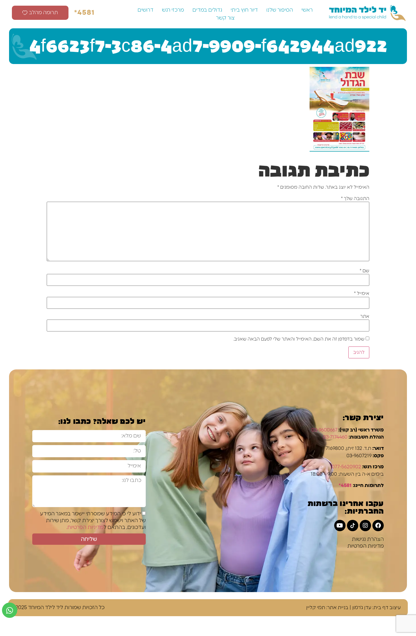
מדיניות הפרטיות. (85, 527)
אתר (364, 316)
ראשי (307, 10)
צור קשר (225, 18)
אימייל (361, 293)
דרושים (145, 10)
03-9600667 (324, 429)
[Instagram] (365, 525)
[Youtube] (340, 525)
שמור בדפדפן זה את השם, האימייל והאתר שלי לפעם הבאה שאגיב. (298, 339)
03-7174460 (335, 437)
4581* (345, 485)
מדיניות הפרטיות (365, 546)
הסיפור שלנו (279, 10)
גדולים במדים (207, 10)
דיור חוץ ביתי (244, 10)
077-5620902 (346, 466)
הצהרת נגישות (368, 539)
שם (364, 271)
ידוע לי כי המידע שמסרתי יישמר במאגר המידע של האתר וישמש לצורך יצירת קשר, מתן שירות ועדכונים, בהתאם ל (93, 520)
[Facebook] (378, 525)
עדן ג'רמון (361, 607)
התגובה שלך (355, 198)
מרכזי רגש (173, 10)
